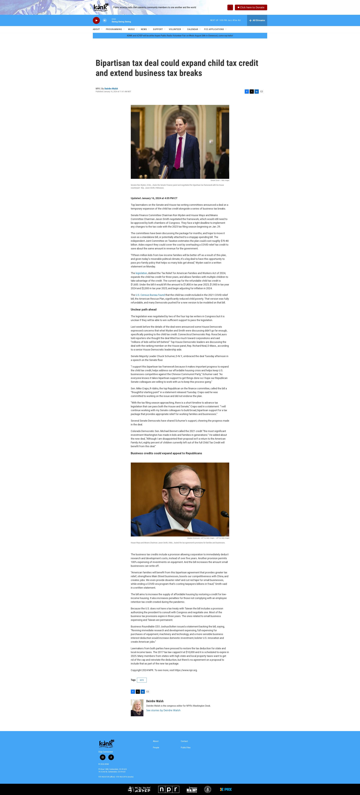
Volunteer (175, 29)
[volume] (104, 20)
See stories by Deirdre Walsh (163, 710)
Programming (114, 29)
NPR (142, 680)
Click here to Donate (252, 7)
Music (131, 29)
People (156, 748)
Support (158, 29)
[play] (96, 20)
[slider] (109, 20)
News (144, 29)
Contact (184, 741)
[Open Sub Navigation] (102, 29)
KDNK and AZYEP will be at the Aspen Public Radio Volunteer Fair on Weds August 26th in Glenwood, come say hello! (180, 35)
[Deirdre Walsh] (137, 707)
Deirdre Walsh (111, 88)
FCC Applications (214, 29)
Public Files (186, 748)
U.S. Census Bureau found (150, 294)
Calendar (192, 29)
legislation (141, 273)
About (96, 29)
